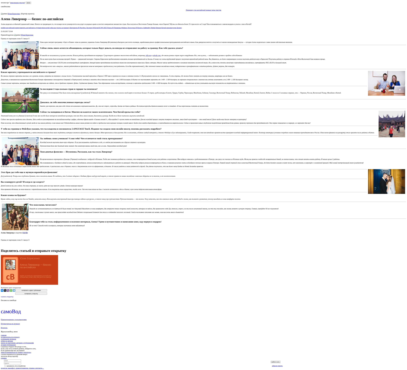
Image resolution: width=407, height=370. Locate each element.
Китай (163, 28)
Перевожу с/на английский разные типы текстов (203, 10)
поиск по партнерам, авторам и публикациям (17, 343)
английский (10, 28)
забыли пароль (277, 366)
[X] (5, 290)
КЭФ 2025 (103, 28)
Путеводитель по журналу (10, 324)
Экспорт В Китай (92, 28)
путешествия (40, 28)
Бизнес (179, 28)
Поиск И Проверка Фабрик (117, 28)
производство (171, 28)
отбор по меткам (7, 341)
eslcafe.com (157, 55)
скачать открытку (7, 297)
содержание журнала (8, 339)
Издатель (4, 328)
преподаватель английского (25, 28)
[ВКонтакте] (2, 290)
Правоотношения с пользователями (14, 320)
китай (47, 28)
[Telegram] (14, 290)
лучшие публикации (8, 345)
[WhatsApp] (11, 290)
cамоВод (11, 311)
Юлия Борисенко (14, 14)
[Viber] (8, 290)
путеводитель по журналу (10, 337)
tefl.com (148, 55)
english (3, 28)
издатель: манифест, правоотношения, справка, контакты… (22, 368)
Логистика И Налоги (135, 28)
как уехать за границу (61, 28)
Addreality (147, 28)
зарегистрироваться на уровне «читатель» (16, 352)
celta (51, 28)
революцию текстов (17, 3)
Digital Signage (156, 28)
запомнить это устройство (16, 366)
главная (3, 335)
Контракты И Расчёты (78, 28)
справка (4, 358)
